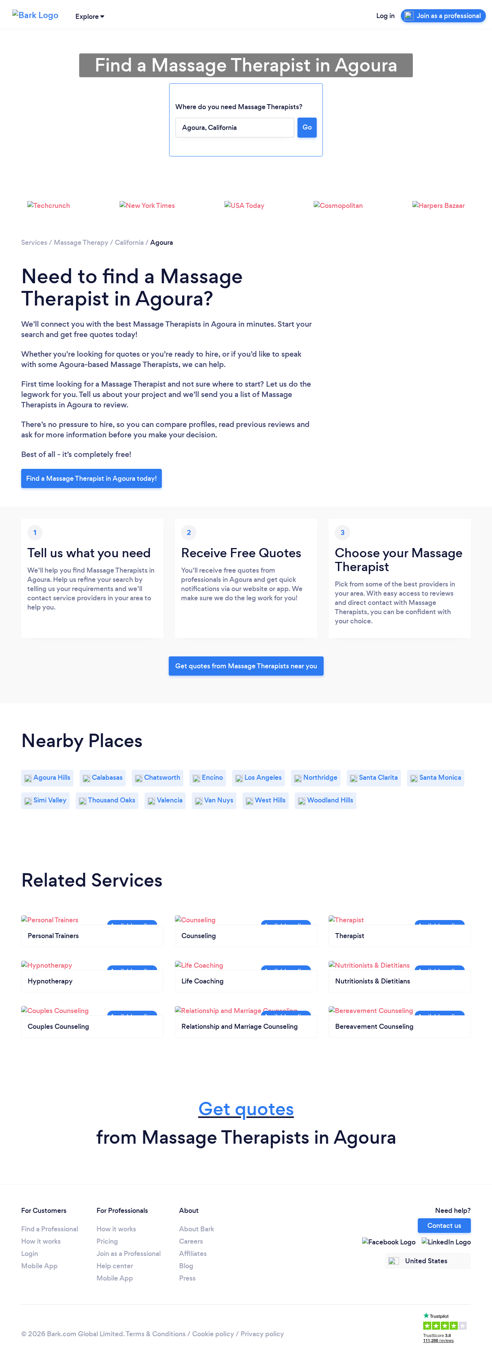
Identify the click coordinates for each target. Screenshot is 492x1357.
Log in (385, 15)
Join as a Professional (128, 1253)
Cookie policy (213, 1334)
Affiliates (193, 1253)
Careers (191, 1241)
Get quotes (246, 1109)
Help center (114, 1266)
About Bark (196, 1229)
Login (29, 1253)
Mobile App (39, 1266)
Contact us (444, 1225)
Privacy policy (262, 1334)
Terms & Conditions (156, 1334)
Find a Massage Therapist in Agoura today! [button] (91, 478)
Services (34, 242)
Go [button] (307, 127)
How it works (41, 1241)
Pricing (107, 1241)
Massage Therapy (81, 242)
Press (187, 1278)
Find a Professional (49, 1229)
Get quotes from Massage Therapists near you (246, 666)
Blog (186, 1266)
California (129, 242)
